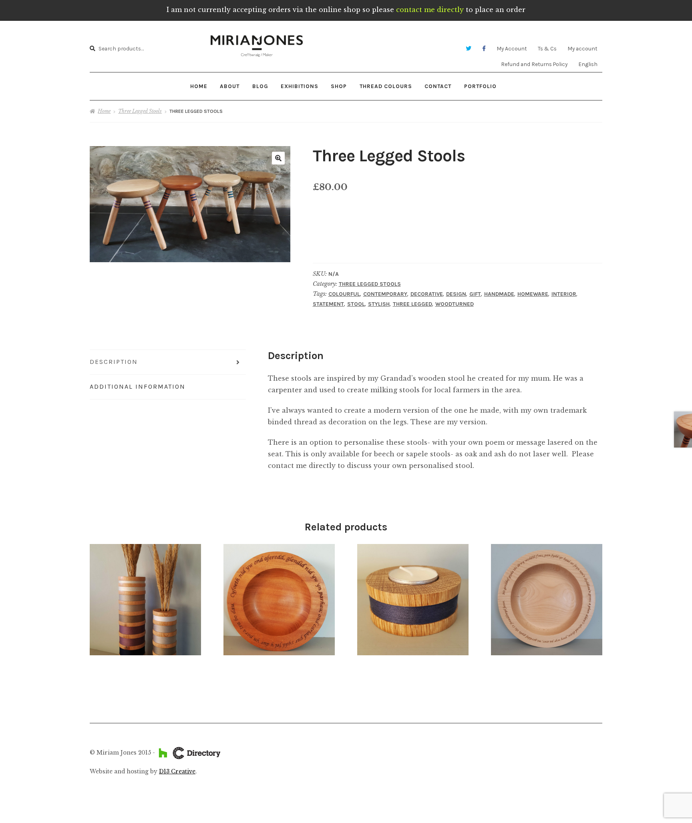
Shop (339, 86)
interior (563, 294)
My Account (512, 48)
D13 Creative (177, 771)
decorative (426, 294)
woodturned (454, 304)
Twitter (468, 48)
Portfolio (480, 86)
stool (356, 304)
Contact (437, 86)
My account (582, 48)
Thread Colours (386, 86)
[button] (278, 158)
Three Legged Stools (140, 111)
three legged (412, 304)
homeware (532, 294)
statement (328, 304)
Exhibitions (299, 86)
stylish (379, 304)
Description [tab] (114, 361)
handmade (499, 294)
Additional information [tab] (137, 386)
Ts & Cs (547, 48)
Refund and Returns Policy (534, 64)
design (456, 294)
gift (475, 294)
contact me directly (430, 10)
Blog (260, 86)
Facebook (484, 48)
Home (198, 86)
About (229, 86)
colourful (344, 294)
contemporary (385, 294)
